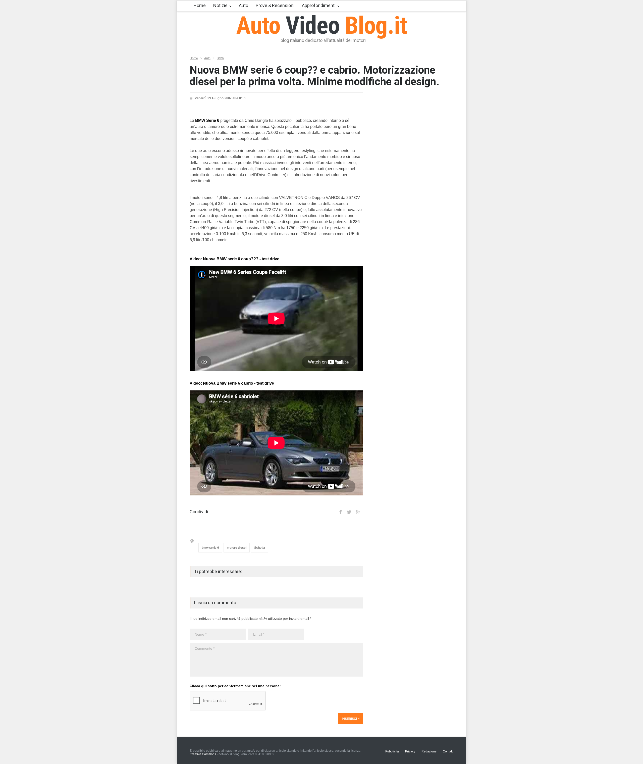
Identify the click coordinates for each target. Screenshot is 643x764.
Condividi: (199, 512)
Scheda (259, 547)
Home (199, 5)
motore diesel (236, 547)
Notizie (220, 5)
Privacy (410, 751)
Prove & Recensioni (275, 5)
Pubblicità (392, 751)
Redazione (429, 751)
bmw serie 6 (210, 547)
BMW (220, 58)
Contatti (448, 751)
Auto (243, 5)
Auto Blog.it (321, 25)
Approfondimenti (319, 5)
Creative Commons (203, 754)
